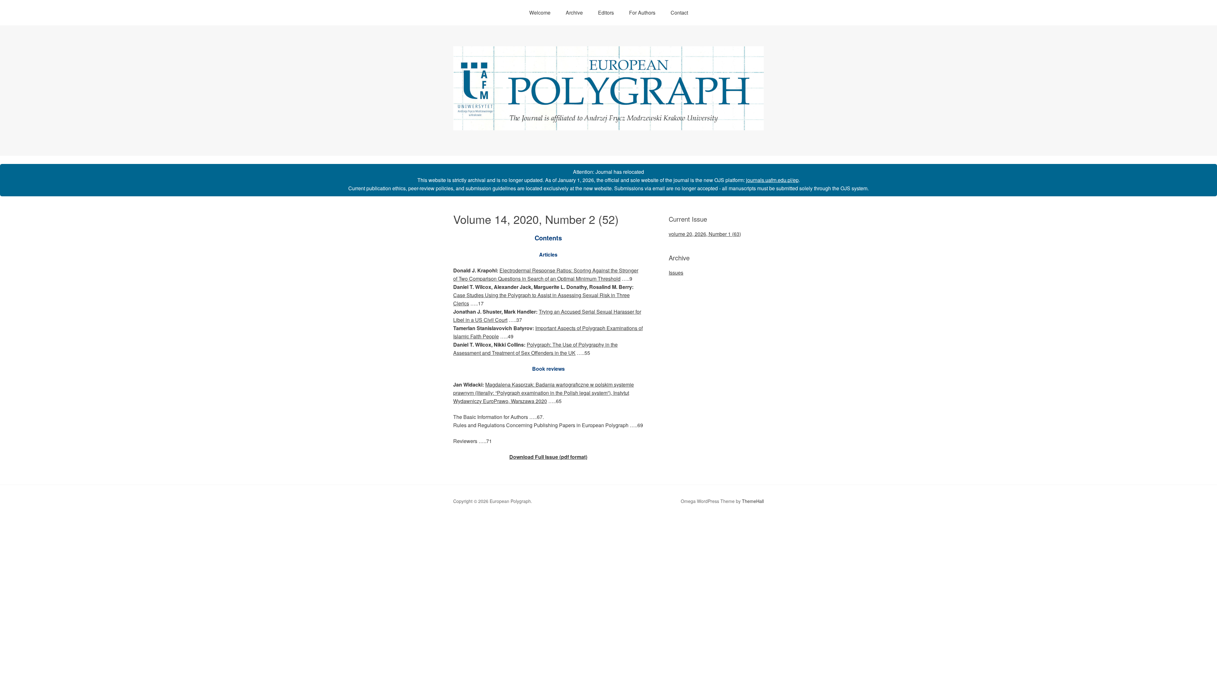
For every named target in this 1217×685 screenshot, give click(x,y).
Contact (679, 12)
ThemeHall (753, 501)
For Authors (642, 12)
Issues (676, 272)
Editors (606, 12)
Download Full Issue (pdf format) (548, 456)
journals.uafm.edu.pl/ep (772, 180)
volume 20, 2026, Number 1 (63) (705, 234)
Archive (574, 12)
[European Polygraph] (608, 124)
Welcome (540, 12)
